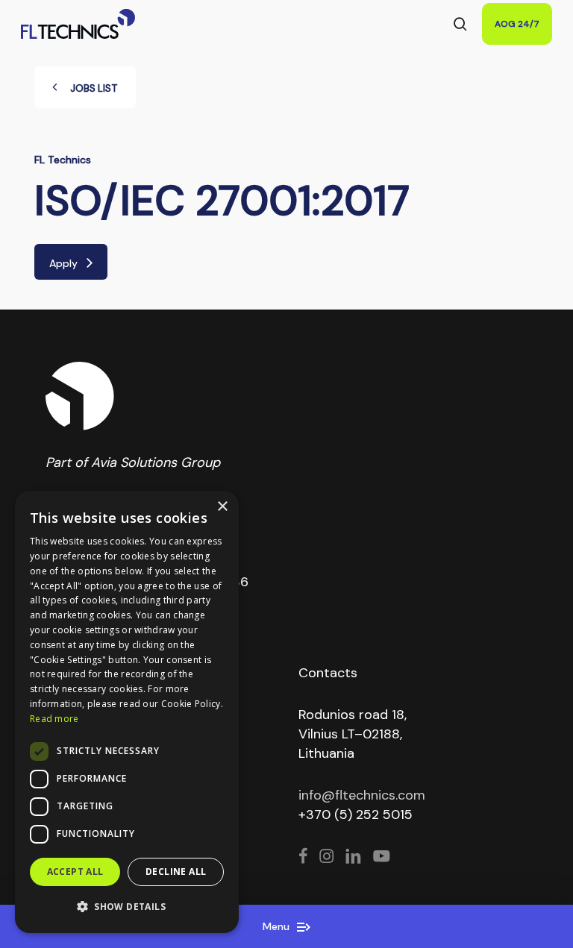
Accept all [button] (75, 871)
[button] (127, 907)
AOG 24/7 (517, 24)
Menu (277, 926)
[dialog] (127, 712)
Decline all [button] (175, 871)
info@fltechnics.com (361, 795)
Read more (54, 718)
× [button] (222, 506)
